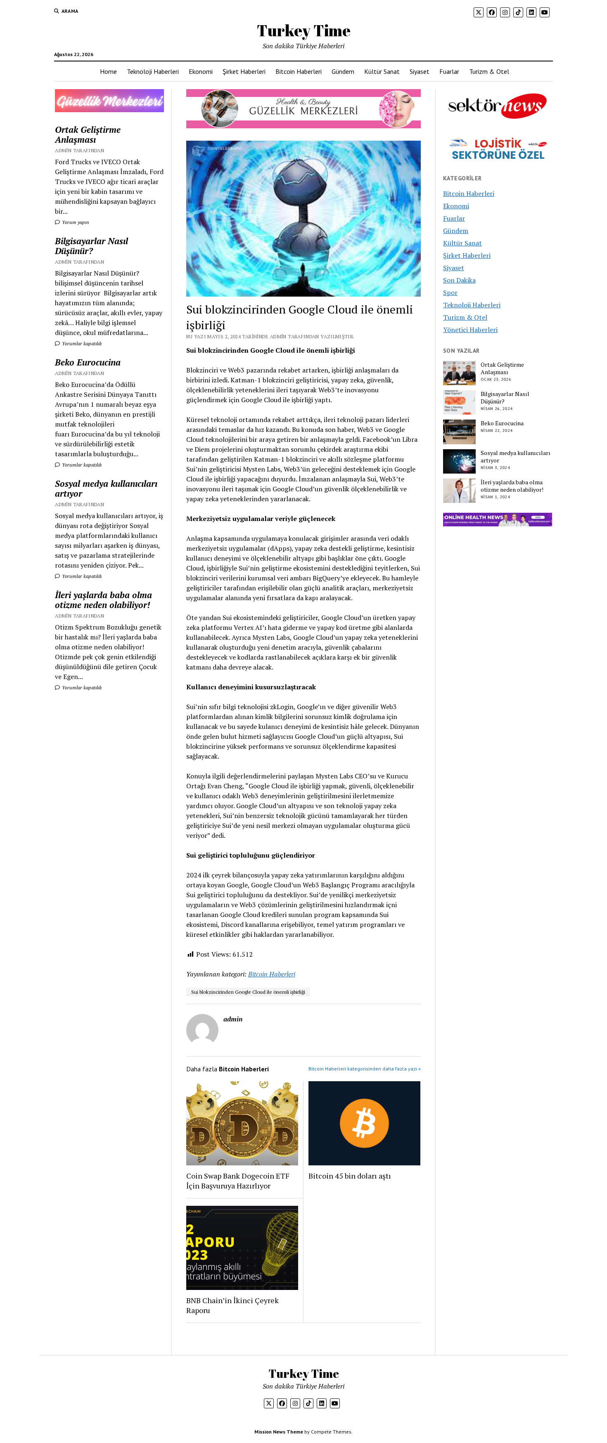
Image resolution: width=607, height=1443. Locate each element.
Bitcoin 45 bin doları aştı (349, 1176)
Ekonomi (201, 71)
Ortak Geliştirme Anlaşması (88, 134)
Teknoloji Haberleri (153, 71)
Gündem (343, 71)
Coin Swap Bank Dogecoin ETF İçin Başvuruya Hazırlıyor (237, 1181)
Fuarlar (449, 71)
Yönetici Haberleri (470, 329)
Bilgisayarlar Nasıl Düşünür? (91, 246)
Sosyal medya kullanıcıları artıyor (106, 488)
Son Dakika (459, 280)
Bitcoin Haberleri (298, 71)
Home (108, 71)
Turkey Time (304, 30)
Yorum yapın (75, 222)
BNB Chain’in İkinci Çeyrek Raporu (232, 1305)
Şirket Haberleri (244, 71)
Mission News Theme (278, 1432)
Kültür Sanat (382, 71)
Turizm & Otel (489, 71)
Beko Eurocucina (88, 362)
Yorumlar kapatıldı (81, 343)
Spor (450, 292)
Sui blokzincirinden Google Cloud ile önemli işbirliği (248, 992)
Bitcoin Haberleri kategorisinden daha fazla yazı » (364, 1069)
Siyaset (419, 71)
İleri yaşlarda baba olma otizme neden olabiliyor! (103, 600)
